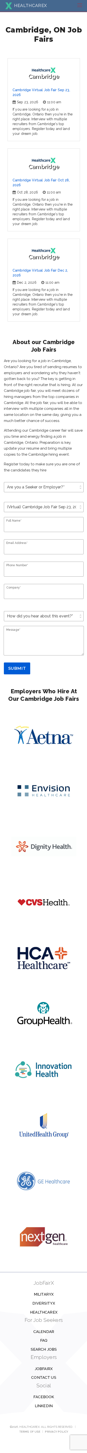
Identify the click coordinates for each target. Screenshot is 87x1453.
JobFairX (44, 1369)
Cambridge (43, 76)
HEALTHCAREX (30, 5)
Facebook (43, 1397)
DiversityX (43, 1303)
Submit (17, 668)
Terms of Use (29, 1431)
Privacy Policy (56, 1431)
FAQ (43, 1340)
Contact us (43, 1377)
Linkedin (44, 1406)
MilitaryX (44, 1294)
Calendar (43, 1332)
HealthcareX (44, 1312)
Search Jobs (44, 1349)
